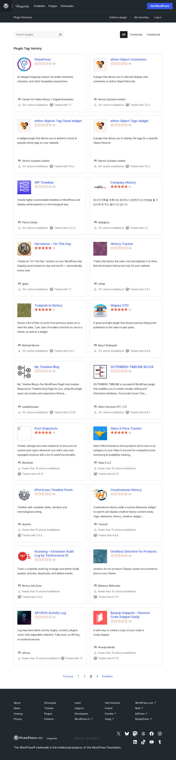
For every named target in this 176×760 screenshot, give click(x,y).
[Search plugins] (60, 34)
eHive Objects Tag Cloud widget (58, 121)
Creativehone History (126, 490)
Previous (68, 676)
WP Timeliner (44, 182)
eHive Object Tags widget (129, 121)
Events (109, 708)
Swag (109, 719)
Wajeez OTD (120, 305)
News (17, 708)
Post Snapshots (46, 428)
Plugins (48, 713)
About (17, 702)
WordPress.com (145, 702)
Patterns (49, 719)
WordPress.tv (84, 719)
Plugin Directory (23, 17)
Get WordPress (159, 5)
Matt (139, 708)
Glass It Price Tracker (126, 428)
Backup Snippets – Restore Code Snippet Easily (130, 615)
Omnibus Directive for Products (134, 551)
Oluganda (52, 738)
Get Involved (112, 702)
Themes (48, 708)
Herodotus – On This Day (53, 244)
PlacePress (43, 59)
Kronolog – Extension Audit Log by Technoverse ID (54, 553)
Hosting (18, 713)
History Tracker (122, 244)
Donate (110, 713)
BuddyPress (143, 719)
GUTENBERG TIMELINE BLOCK (132, 367)
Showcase (50, 702)
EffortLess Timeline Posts (54, 490)
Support (79, 708)
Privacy (18, 719)
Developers (81, 713)
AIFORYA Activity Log (50, 613)
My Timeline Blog (47, 367)
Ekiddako (107, 676)
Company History (123, 182)
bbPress (141, 713)
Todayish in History (48, 305)
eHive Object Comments (128, 59)
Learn (78, 702)
